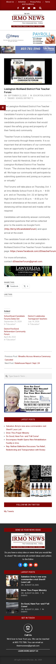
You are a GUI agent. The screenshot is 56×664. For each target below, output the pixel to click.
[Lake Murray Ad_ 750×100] (28, 47)
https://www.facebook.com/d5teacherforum (33, 251)
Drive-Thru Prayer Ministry (17, 433)
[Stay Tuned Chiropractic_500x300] (28, 466)
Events (47, 95)
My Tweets (9, 511)
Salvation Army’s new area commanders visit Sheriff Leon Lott (33, 579)
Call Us (28, 635)
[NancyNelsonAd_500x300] (28, 385)
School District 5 (24, 98)
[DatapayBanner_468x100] (28, 33)
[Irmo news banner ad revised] (28, 267)
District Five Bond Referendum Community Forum (15, 331)
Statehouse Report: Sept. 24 (27, 363)
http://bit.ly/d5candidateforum (20, 229)
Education (38, 95)
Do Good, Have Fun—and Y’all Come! (22, 436)
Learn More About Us (28, 651)
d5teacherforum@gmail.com (27, 261)
